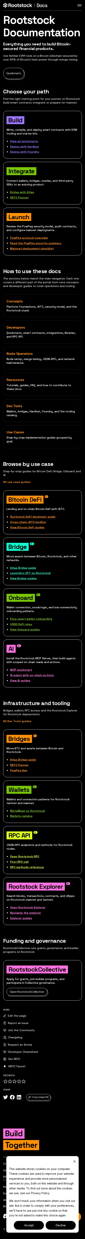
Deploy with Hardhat (24, 146)
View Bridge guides (23, 578)
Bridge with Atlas (22, 192)
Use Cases (15, 432)
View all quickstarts (24, 141)
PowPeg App (18, 770)
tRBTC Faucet (17, 1066)
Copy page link (40, 1097)
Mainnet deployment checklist (32, 248)
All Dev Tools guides (17, 721)
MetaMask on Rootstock (27, 811)
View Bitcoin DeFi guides (27, 527)
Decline (61, 1225)
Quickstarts (13, 73)
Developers (16, 327)
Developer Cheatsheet (23, 1052)
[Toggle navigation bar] (79, 5)
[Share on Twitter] (5, 1097)
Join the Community (21, 1030)
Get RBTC (14, 1059)
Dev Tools (14, 406)
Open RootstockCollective (27, 991)
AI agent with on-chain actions (32, 675)
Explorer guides (21, 918)
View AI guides (20, 680)
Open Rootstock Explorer (27, 907)
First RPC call (19, 862)
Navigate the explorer (25, 913)
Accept (29, 1225)
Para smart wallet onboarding (31, 619)
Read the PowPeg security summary (35, 243)
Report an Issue (18, 1023)
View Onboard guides (25, 629)
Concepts (15, 301)
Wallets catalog (21, 816)
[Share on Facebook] (12, 1097)
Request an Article (20, 1044)
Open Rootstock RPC (24, 856)
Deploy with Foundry (24, 152)
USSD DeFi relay (21, 624)
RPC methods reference (27, 867)
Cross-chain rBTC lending (28, 522)
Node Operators (20, 353)
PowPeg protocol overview (29, 238)
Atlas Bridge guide (23, 568)
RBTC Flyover (19, 197)
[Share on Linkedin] (19, 1097)
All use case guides (16, 482)
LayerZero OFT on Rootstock (30, 573)
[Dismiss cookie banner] (74, 1161)
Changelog (15, 1037)
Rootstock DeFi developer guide (32, 516)
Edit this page (17, 1015)
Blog (6, 1206)
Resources (15, 379)
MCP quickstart (21, 670)
